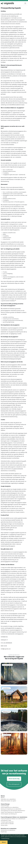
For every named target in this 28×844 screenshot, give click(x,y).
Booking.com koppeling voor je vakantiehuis (11, 809)
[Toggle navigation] (25, 3)
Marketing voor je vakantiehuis (8, 830)
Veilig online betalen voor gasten (8, 801)
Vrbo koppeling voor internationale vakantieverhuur (13, 810)
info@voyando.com (6, 649)
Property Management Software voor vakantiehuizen (13, 818)
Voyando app (4, 831)
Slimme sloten (4, 825)
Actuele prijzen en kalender (7, 823)
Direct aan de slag (14, 779)
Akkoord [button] (4, 842)
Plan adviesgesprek (14, 784)
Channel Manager (5, 805)
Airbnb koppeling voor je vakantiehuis (9, 807)
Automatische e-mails (6, 820)
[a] (15, 300)
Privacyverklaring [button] (5, 838)
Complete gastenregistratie (7, 822)
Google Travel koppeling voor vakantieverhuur (11, 812)
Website (2, 797)
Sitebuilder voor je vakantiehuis (8, 799)
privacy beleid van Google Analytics (15, 512)
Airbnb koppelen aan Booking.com (9, 814)
